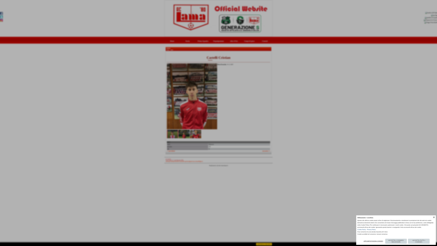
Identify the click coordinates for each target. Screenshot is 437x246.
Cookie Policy (361, 229)
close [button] (434, 217)
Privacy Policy (371, 229)
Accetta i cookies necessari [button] (396, 241)
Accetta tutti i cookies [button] (419, 241)
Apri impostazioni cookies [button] (373, 241)
